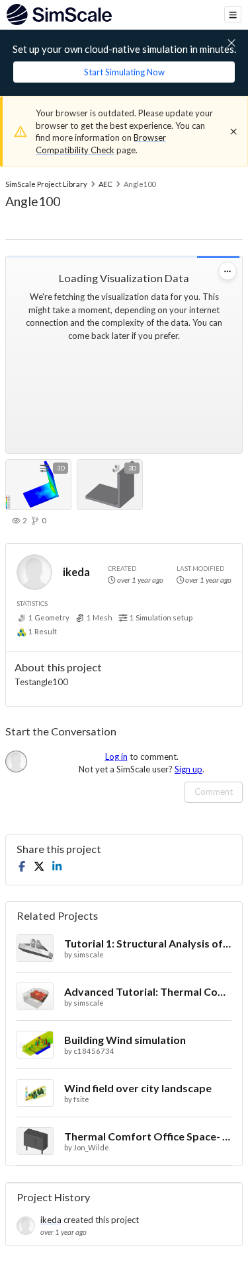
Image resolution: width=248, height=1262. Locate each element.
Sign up (188, 769)
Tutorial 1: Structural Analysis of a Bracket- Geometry (147, 943)
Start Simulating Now (124, 72)
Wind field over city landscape (138, 1088)
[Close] (233, 131)
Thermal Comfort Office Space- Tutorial (147, 1136)
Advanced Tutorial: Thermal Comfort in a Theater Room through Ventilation (147, 991)
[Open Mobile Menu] (232, 14)
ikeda (76, 572)
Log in (116, 756)
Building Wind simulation (125, 1039)
